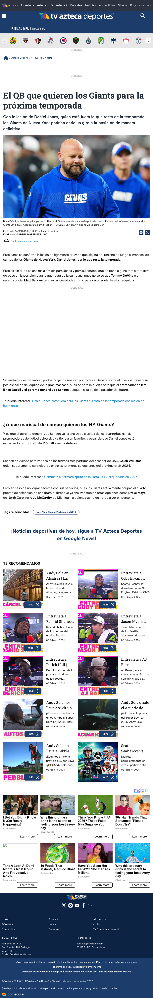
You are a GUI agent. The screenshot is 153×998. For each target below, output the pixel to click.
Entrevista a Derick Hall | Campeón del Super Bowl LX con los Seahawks (58, 662)
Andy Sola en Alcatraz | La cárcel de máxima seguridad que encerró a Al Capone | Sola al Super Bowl (59, 575)
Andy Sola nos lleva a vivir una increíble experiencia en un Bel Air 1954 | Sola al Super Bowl (60, 705)
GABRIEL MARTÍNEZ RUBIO (32, 234)
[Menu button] (10, 16)
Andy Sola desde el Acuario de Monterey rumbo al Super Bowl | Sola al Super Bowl (135, 705)
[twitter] (63, 907)
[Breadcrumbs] (7, 57)
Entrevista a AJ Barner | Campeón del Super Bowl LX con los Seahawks (134, 662)
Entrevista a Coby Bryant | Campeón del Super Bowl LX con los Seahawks (133, 575)
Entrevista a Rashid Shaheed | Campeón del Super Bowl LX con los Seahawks (60, 619)
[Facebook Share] (141, 232)
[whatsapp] (90, 906)
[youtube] (77, 907)
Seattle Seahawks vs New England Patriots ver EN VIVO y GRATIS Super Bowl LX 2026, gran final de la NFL (134, 748)
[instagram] (70, 907)
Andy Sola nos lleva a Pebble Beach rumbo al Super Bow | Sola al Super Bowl (60, 748)
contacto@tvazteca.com (89, 943)
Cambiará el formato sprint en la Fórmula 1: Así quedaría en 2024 (91, 477)
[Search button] (142, 16)
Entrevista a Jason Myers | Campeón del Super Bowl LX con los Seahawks (133, 619)
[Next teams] (148, 41)
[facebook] (83, 907)
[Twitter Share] (147, 232)
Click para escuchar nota (24, 241)
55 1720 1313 (83, 947)
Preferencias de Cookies (52, 962)
